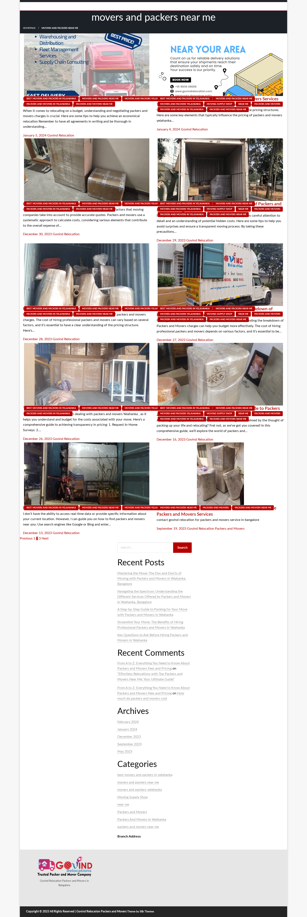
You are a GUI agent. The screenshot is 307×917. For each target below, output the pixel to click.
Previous (26, 538)
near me (243, 104)
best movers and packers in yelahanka (51, 98)
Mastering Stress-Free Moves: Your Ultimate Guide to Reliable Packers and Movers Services (216, 511)
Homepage (29, 28)
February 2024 (128, 722)
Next (45, 538)
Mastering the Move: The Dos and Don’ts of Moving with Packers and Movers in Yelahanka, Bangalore (151, 579)
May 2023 (124, 751)
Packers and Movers (267, 104)
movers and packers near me (100, 98)
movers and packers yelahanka (145, 98)
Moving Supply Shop (219, 104)
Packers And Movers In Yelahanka (48, 104)
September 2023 (129, 744)
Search (182, 547)
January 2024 (127, 729)
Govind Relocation (60, 135)
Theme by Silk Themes (140, 911)
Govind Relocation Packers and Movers (216, 528)
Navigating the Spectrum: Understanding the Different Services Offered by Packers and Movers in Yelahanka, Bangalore (154, 597)
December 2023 (129, 736)
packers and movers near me (94, 104)
